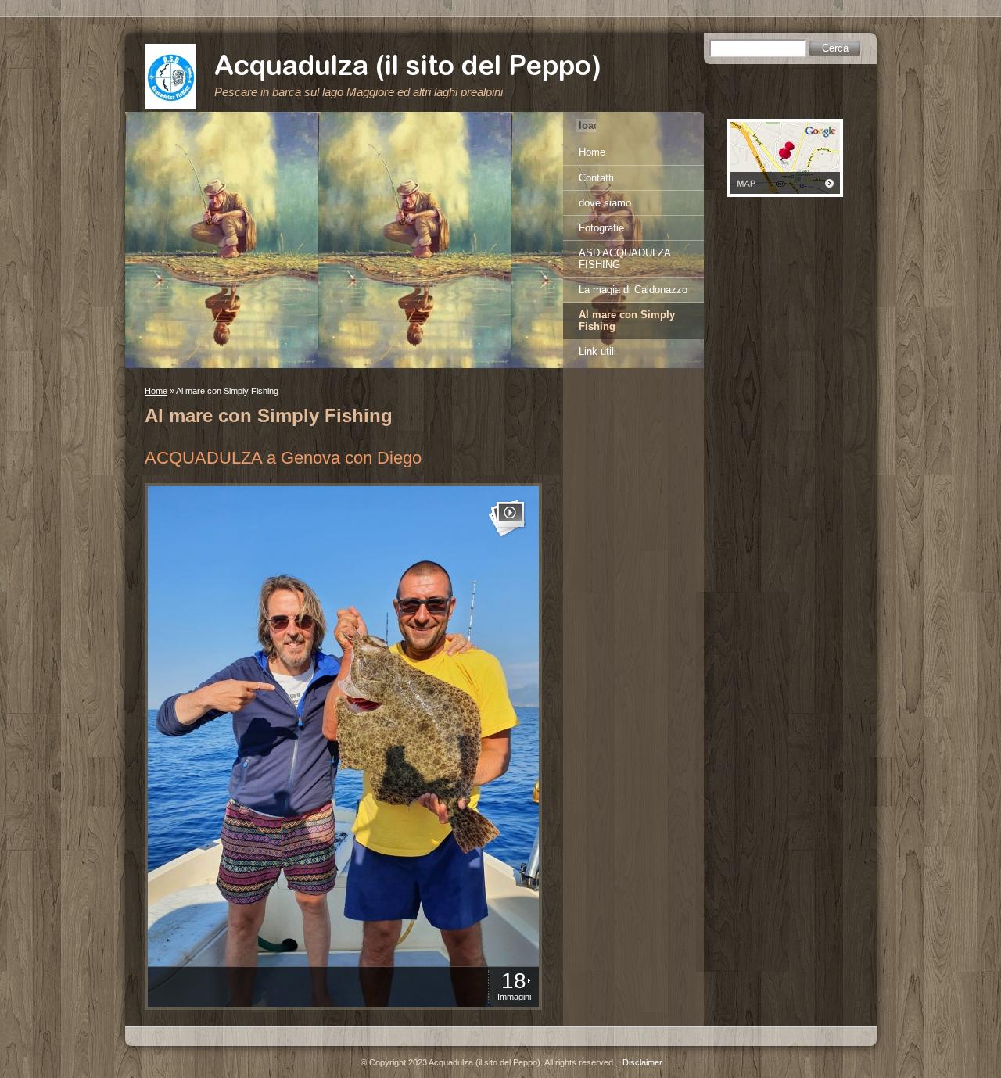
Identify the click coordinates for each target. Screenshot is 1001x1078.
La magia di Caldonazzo (633, 289)
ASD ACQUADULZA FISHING (625, 258)
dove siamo (605, 203)
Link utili (597, 351)
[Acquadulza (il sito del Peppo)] (170, 76)
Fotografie (601, 228)
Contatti (596, 178)
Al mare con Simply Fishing (627, 320)
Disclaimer (642, 1062)
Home (156, 391)
